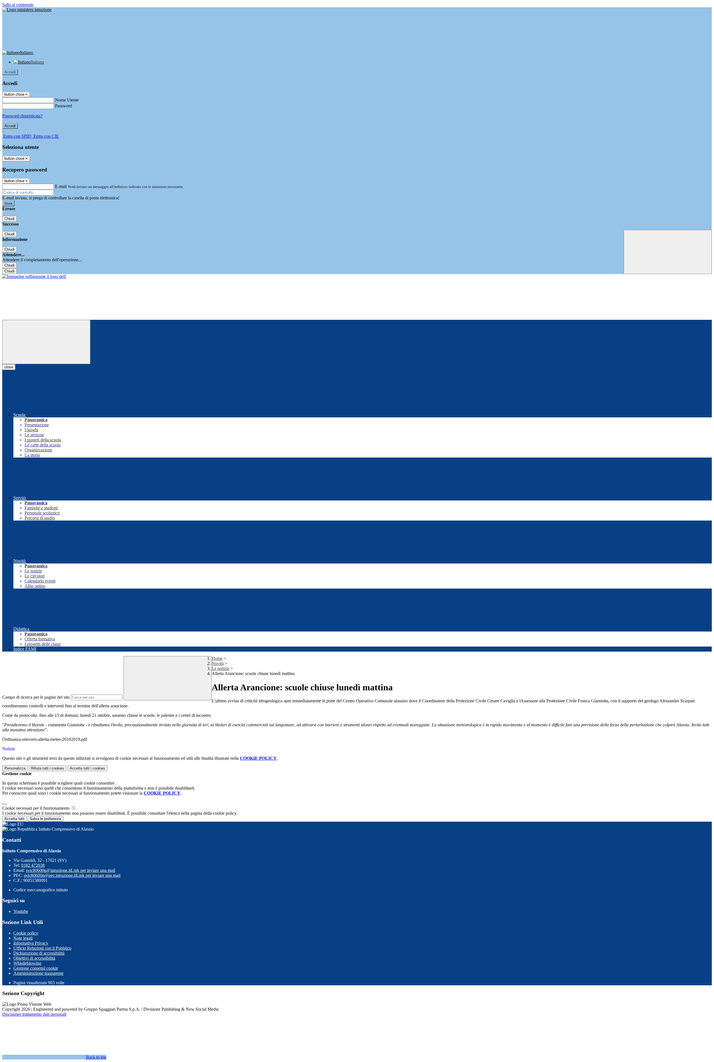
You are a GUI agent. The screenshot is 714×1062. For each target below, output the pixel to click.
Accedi (10, 72)
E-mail (61, 186)
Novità (218, 663)
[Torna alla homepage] (34, 276)
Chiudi (9, 219)
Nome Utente (67, 100)
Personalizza (14, 768)
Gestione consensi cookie (35, 968)
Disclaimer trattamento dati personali (34, 1014)
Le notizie (220, 668)
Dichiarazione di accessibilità (38, 953)
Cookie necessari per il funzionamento (36, 808)
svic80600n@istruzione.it (70, 870)
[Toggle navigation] (46, 342)
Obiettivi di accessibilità (34, 958)
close (8, 367)
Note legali (23, 938)
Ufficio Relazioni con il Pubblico (42, 948)
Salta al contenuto (17, 4)
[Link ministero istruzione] (27, 9)
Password (63, 105)
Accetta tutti (87, 768)
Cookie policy (25, 933)
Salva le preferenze (45, 819)
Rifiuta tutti (47, 768)
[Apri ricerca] (668, 252)
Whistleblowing (27, 963)
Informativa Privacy (30, 943)
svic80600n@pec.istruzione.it (72, 875)
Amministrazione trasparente (38, 973)
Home (217, 658)
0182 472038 (33, 865)
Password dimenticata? (22, 115)
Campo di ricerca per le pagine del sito (36, 697)
